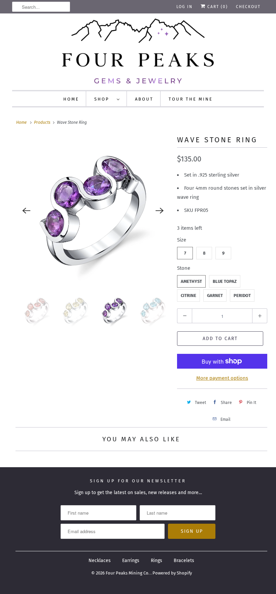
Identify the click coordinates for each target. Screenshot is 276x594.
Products (42, 122)
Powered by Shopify (172, 573)
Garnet (215, 295)
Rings (156, 560)
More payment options (222, 378)
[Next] (159, 210)
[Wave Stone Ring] (93, 211)
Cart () (217, 6)
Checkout (248, 6)
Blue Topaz (225, 281)
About (144, 99)
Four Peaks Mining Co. (128, 573)
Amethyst (191, 281)
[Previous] (26, 210)
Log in (184, 6)
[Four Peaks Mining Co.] (138, 50)
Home (71, 99)
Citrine (188, 295)
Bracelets (184, 560)
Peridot (242, 295)
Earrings (130, 560)
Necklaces (100, 560)
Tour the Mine (191, 99)
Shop (103, 99)
